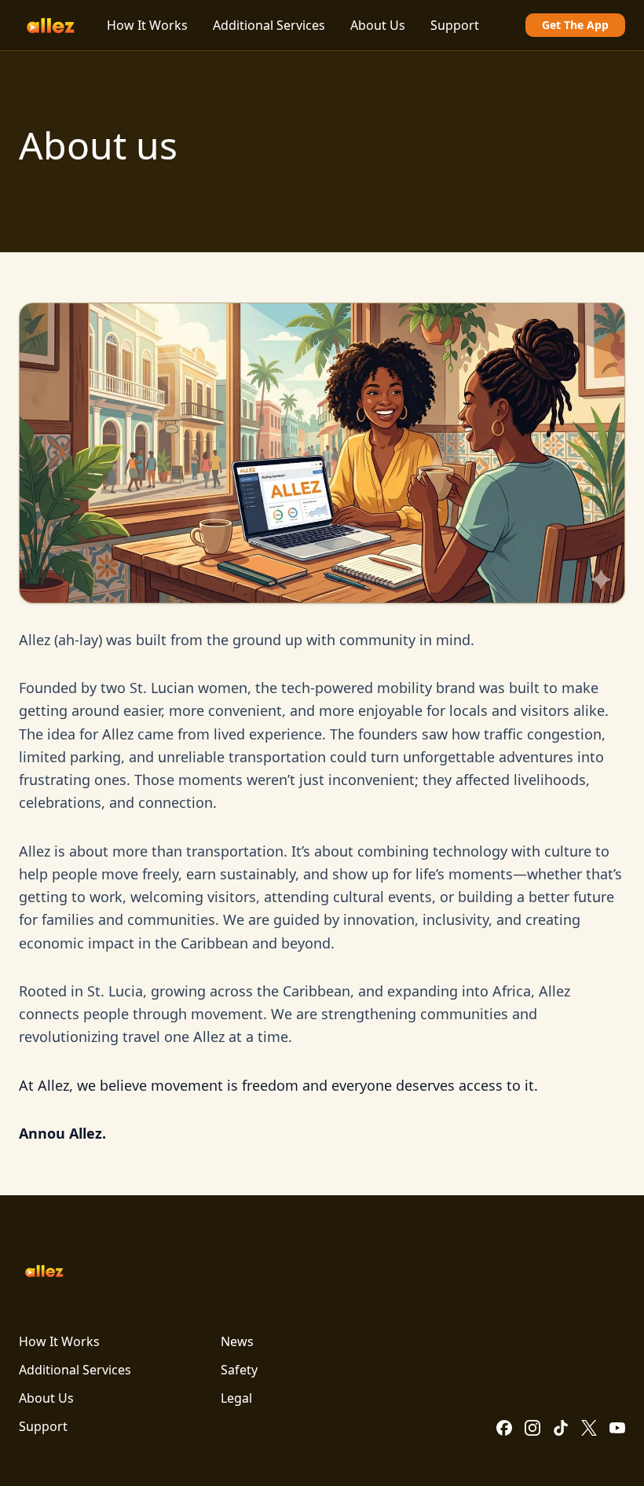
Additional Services (269, 25)
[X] (589, 1428)
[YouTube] (617, 1428)
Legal (236, 1398)
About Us (377, 25)
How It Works (147, 25)
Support (454, 25)
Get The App (575, 24)
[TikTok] (561, 1428)
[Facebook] (504, 1428)
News (237, 1341)
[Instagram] (532, 1428)
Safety (239, 1369)
